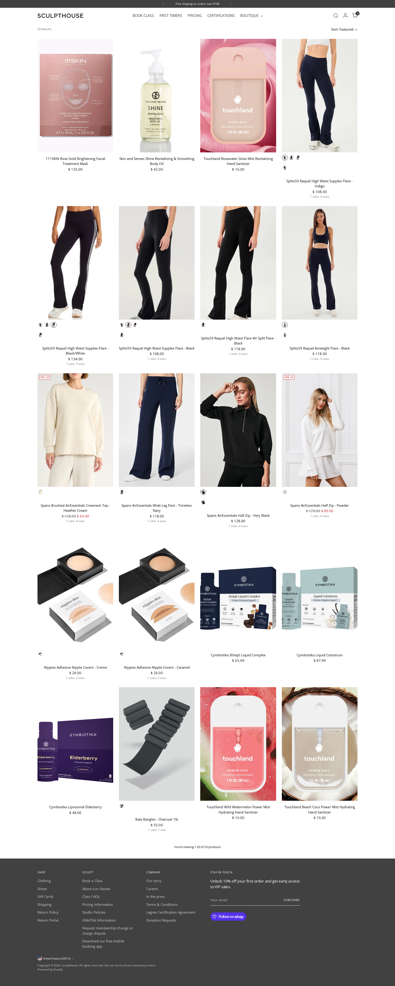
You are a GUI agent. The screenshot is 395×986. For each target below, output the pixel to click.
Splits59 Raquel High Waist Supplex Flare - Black (157, 348)
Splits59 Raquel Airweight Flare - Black (320, 348)
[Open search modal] (335, 15)
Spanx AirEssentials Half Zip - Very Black (238, 515)
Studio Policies (93, 912)
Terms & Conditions (162, 904)
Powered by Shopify (50, 969)
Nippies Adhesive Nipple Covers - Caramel (157, 667)
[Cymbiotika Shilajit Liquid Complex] (238, 592)
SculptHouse (69, 965)
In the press (155, 896)
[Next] (232, 4)
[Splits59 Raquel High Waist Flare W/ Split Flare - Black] (238, 263)
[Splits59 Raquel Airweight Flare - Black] (320, 263)
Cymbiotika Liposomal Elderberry (75, 807)
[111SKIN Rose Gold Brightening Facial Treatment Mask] (75, 95)
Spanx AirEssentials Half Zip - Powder (319, 505)
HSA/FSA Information (99, 920)
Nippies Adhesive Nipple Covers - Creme (75, 667)
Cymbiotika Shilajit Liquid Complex (238, 655)
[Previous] (163, 4)
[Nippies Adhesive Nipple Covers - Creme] (75, 592)
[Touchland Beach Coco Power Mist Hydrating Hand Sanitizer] (320, 744)
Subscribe (291, 900)
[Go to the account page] (345, 15)
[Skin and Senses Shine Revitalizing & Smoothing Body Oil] (157, 95)
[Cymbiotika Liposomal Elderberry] (75, 744)
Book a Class (92, 880)
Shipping (44, 904)
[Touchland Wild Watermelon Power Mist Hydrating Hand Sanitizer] (238, 744)
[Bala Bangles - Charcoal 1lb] (157, 744)
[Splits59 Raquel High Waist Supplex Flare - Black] (157, 263)
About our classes (96, 888)
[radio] (285, 158)
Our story (154, 880)
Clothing (44, 880)
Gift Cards (45, 896)
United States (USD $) (57, 958)
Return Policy (48, 912)
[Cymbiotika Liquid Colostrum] (320, 592)
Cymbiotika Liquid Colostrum (320, 655)
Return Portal (48, 920)
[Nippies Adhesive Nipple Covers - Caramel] (157, 592)
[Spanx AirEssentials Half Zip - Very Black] (238, 430)
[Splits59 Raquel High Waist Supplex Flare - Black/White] (75, 263)
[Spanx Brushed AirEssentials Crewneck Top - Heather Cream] (75, 430)
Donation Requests (161, 920)
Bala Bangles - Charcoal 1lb (156, 819)
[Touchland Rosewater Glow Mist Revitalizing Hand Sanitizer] (238, 95)
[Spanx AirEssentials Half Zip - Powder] (320, 430)
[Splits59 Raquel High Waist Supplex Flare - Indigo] (320, 95)
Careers (152, 888)
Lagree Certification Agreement (170, 912)
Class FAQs (91, 896)
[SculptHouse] (60, 15)
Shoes (42, 888)
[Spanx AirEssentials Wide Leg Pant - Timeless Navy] (157, 430)
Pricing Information (97, 904)
